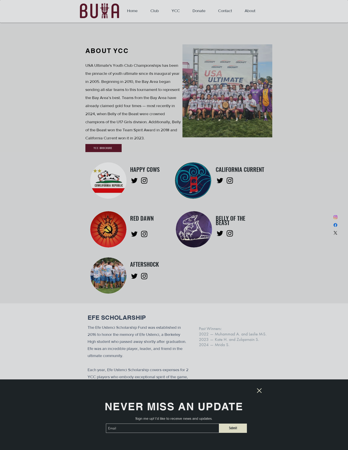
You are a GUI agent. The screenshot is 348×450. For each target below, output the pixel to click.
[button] (259, 391)
